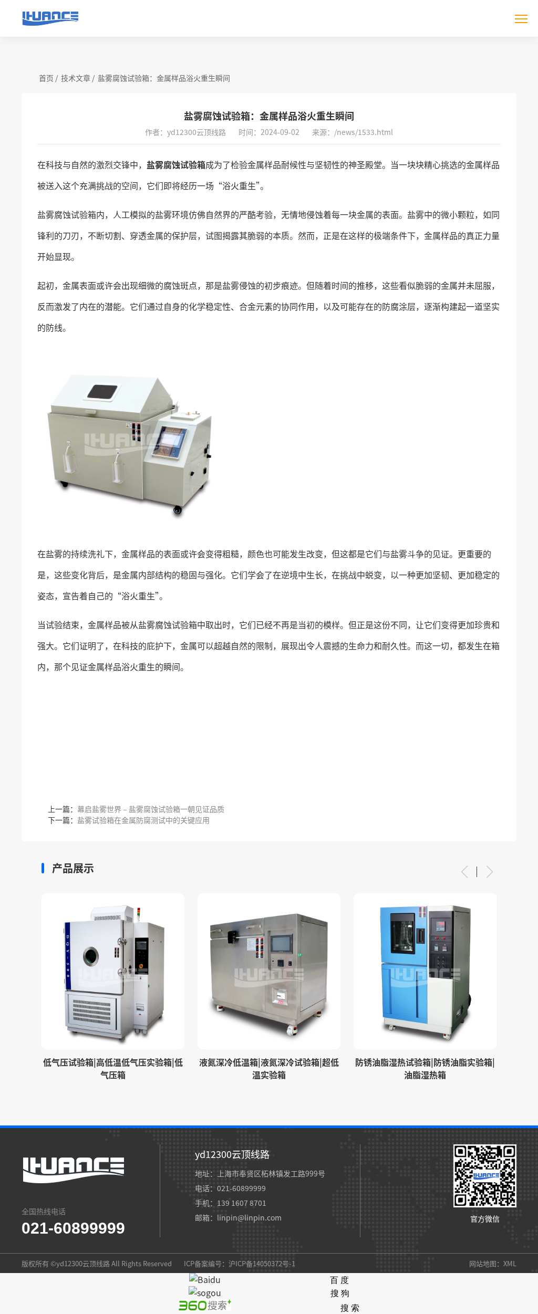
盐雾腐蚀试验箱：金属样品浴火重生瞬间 (164, 77)
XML (509, 1263)
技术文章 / (78, 77)
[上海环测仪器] (50, 26)
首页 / (48, 77)
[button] (464, 871)
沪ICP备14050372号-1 (262, 1263)
